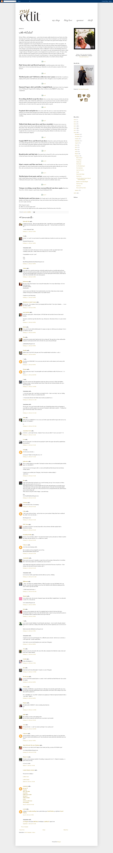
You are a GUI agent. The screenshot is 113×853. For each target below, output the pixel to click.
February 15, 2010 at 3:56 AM (29, 720)
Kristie (24, 327)
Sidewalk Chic (26, 221)
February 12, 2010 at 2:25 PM (29, 616)
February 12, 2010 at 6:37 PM (29, 663)
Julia (24, 417)
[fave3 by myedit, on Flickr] (43, 73)
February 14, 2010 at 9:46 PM (29, 698)
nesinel (24, 809)
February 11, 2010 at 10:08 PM (29, 374)
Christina (25, 502)
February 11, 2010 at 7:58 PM (29, 263)
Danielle (25, 350)
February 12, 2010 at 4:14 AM (29, 434)
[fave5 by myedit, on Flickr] (43, 120)
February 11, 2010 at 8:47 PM (29, 307)
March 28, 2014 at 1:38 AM (29, 781)
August (76, 143)
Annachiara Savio (27, 431)
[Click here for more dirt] (83, 56)
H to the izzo (26, 676)
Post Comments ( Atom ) (30, 832)
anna (24, 724)
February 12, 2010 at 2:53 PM (29, 631)
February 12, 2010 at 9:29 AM (29, 540)
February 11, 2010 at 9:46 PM (29, 354)
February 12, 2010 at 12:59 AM (29, 426)
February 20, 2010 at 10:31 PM (29, 752)
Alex (24, 649)
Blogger (59, 841)
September (77, 140)
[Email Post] (34, 212)
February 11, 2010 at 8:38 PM (29, 297)
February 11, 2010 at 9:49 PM (29, 364)
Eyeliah (25, 659)
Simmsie (25, 596)
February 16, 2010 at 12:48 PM (29, 729)
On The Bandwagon (80, 166)
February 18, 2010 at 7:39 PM (29, 740)
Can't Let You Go (80, 170)
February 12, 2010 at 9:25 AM (29, 530)
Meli (24, 449)
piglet (24, 714)
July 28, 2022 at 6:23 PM (28, 815)
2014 (75, 124)
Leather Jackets (26, 779)
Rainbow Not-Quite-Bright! (82, 181)
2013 (75, 126)
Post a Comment (24, 826)
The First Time (79, 183)
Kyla (24, 609)
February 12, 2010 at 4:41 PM (29, 654)
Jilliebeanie (25, 581)
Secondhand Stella (27, 534)
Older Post (65, 829)
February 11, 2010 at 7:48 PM (29, 243)
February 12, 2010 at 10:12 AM (29, 576)
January (76, 190)
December (77, 134)
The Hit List (78, 176)
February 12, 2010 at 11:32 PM (29, 672)
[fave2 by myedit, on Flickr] (43, 83)
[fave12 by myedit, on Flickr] (44, 184)
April (76, 151)
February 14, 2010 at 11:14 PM (29, 710)
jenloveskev (25, 461)
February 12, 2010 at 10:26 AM (29, 591)
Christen (25, 686)
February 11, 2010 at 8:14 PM (29, 277)
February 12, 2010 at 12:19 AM (29, 413)
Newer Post (21, 829)
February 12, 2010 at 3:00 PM (29, 644)
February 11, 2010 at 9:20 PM (29, 332)
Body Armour (79, 157)
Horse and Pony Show (81, 187)
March (76, 153)
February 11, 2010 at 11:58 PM (29, 386)
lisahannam (26, 281)
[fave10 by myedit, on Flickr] (44, 161)
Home (44, 829)
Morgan (25, 369)
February (77, 155)
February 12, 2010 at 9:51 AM (29, 553)
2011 (75, 130)
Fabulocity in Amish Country (29, 302)
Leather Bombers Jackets (29, 770)
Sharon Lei (25, 757)
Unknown (25, 545)
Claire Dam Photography (83, 89)
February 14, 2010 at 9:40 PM (29, 682)
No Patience (78, 159)
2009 (75, 193)
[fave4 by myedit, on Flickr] (43, 95)
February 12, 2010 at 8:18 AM (29, 498)
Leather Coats (26, 776)
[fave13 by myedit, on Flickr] (44, 195)
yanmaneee (25, 786)
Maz (24, 337)
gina (24, 667)
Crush (77, 172)
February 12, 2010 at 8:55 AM (29, 506)
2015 (75, 121)
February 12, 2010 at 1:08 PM (29, 604)
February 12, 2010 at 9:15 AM (29, 519)
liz (23, 236)
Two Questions (79, 168)
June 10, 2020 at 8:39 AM (28, 804)
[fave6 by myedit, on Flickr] (43, 107)
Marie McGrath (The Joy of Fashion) (31, 745)
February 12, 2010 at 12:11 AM (29, 399)
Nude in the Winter (80, 174)
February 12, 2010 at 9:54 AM (29, 568)
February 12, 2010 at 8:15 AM (29, 475)
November (77, 136)
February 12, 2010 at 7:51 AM (29, 456)
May (76, 149)
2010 (75, 132)
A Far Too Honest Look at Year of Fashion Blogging (83, 178)
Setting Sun (78, 161)
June (76, 147)
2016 (75, 119)
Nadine (24, 268)
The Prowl (78, 185)
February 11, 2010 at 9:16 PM (29, 322)
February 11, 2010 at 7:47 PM (29, 231)
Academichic (26, 558)
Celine (24, 511)
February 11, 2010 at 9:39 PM (29, 345)
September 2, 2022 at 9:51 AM (29, 823)
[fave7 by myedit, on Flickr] (43, 137)
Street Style (78, 163)
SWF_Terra (26, 524)
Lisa (24, 439)
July (76, 145)
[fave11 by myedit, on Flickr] (44, 173)
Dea (24, 480)
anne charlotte (26, 312)
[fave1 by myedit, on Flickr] (43, 61)
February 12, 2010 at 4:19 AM (29, 445)
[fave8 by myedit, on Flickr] (43, 151)
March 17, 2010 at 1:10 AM (29, 765)
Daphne (25, 703)
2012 (75, 128)
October (77, 138)
